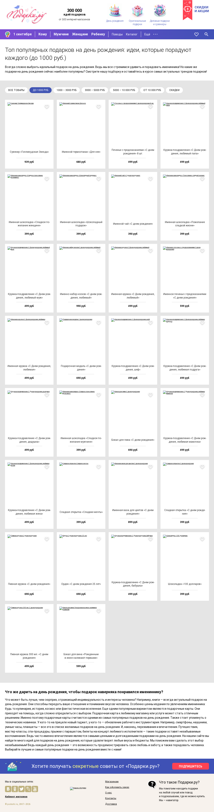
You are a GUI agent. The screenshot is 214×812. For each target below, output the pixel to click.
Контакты (110, 798)
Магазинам (111, 781)
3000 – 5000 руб (95, 90)
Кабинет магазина (16, 796)
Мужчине (61, 34)
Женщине (80, 34)
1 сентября (22, 34)
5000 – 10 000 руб (124, 90)
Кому (42, 34)
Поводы (117, 34)
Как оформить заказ (117, 787)
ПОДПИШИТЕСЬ (190, 766)
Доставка (111, 804)
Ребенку (98, 34)
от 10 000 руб (152, 90)
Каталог (132, 34)
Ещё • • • (151, 34)
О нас (108, 793)
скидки (174, 90)
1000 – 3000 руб (66, 90)
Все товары (16, 90)
